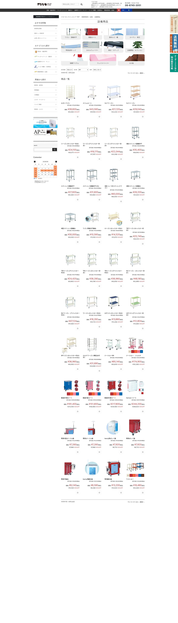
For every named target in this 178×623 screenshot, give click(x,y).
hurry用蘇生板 (88, 479)
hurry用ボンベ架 (110, 438)
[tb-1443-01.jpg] (114, 427)
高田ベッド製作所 (39, 33)
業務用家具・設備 (109, 10)
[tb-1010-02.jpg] (135, 302)
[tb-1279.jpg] (114, 217)
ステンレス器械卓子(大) (91, 186)
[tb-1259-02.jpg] (92, 427)
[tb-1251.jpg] (92, 217)
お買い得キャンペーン (40, 38)
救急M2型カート (110, 398)
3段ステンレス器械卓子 (134, 144)
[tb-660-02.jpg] (92, 344)
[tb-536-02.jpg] (70, 133)
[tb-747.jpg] (114, 175)
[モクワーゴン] (114, 92)
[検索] (81, 4)
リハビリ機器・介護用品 (95, 10)
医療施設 (36, 90)
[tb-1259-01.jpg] (135, 427)
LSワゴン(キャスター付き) (114, 313)
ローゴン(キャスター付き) (113, 228)
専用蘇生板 (108, 479)
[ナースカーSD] (114, 344)
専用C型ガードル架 (67, 438)
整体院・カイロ (38, 109)
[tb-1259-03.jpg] (70, 468)
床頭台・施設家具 (42, 51)
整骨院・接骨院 (38, 85)
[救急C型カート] (92, 387)
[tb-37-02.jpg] (70, 302)
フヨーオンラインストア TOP (70, 17)
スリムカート (87, 103)
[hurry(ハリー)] (135, 387)
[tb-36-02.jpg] (114, 260)
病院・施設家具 (51, 10)
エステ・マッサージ (39, 99)
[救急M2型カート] (114, 387)
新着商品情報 (38, 28)
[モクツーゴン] (135, 92)
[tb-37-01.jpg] (135, 260)
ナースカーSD (109, 355)
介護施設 (36, 94)
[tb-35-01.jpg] (135, 217)
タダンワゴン (65, 103)
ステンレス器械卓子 (68, 186)
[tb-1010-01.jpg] (114, 302)
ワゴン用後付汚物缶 (89, 228)
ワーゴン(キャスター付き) (91, 313)
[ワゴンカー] (135, 468)
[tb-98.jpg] (70, 217)
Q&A (123, 10)
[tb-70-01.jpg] (70, 175)
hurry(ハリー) (131, 398)
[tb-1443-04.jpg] (92, 468)
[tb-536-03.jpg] (92, 133)
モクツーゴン (130, 103)
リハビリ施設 (38, 104)
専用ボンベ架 (130, 438)
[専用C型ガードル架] (70, 427)
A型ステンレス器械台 (133, 186)
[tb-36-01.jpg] (92, 260)
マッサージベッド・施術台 (64, 10)
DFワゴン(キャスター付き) (70, 355)
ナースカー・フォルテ (133, 355)
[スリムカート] (92, 92)
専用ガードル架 (88, 438)
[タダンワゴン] (70, 92)
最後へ (142, 73)
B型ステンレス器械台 (68, 228)
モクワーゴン (109, 103)
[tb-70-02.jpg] (92, 175)
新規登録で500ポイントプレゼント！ (45, 16)
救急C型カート (88, 398)
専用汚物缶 (65, 479)
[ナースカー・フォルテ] (135, 344)
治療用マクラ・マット (80, 10)
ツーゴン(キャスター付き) (70, 144)
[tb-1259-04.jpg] (114, 468)
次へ (137, 73)
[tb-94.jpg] (135, 175)
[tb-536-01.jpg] (92, 302)
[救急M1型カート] (70, 387)
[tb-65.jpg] (135, 133)
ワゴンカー (130, 479)
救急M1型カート (66, 398)
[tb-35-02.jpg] (70, 260)
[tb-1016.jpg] (70, 344)
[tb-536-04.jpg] (114, 133)
